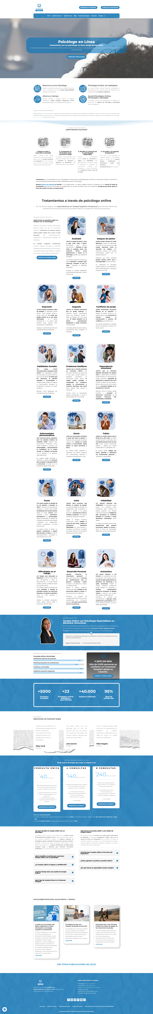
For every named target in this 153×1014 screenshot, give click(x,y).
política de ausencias (48, 184)
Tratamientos (68, 16)
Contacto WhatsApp (110, 7)
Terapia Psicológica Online (76, 41)
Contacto (94, 16)
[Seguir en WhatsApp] (84, 1000)
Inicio (49, 16)
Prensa (101, 16)
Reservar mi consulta (47, 807)
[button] (4, 1009)
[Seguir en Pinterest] (78, 1000)
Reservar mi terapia (88, 7)
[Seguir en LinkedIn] (75, 1000)
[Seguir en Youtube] (81, 1000)
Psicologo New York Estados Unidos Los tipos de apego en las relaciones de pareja (107, 926)
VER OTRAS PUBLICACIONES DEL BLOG (76, 964)
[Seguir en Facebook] (68, 1000)
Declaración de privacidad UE (92, 1006)
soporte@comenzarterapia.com (91, 987)
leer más (38, 955)
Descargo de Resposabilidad (107, 1006)
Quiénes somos (57, 16)
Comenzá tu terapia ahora (103, 676)
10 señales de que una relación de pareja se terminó (76, 925)
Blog (75, 16)
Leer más (76, 278)
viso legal (42, 1006)
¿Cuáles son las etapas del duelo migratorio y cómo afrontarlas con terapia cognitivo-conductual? (44, 927)
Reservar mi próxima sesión (47, 257)
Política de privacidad (64, 1006)
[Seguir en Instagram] (71, 1000)
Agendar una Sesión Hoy (76, 57)
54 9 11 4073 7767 (90, 983)
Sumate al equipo (83, 16)
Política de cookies (52, 1006)
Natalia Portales (37, 117)
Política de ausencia (77, 1006)
